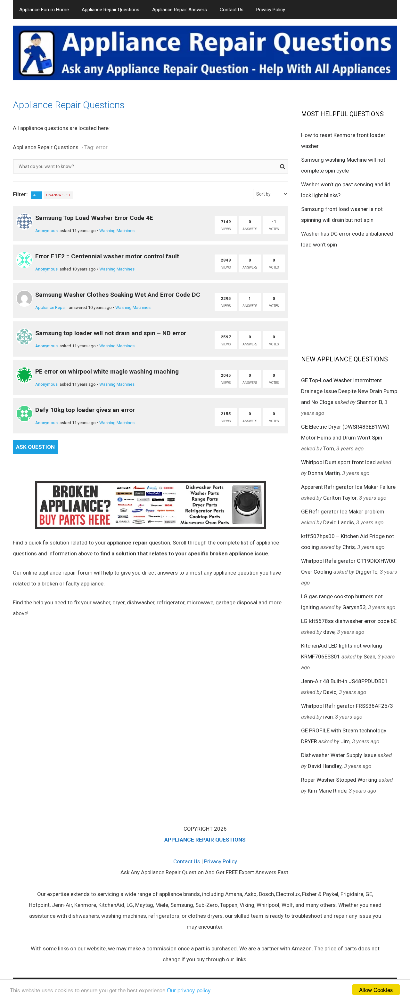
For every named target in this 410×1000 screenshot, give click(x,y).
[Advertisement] (349, 301)
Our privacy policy (189, 990)
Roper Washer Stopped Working (339, 780)
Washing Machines (117, 230)
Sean (369, 656)
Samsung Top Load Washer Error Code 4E (94, 218)
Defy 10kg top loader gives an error (85, 410)
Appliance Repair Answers (179, 9)
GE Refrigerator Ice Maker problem (342, 511)
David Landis (338, 522)
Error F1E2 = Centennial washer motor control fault (107, 256)
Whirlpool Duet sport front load (338, 462)
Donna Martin (324, 473)
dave (329, 632)
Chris (348, 547)
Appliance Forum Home (44, 9)
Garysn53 (354, 607)
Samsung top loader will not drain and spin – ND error (110, 333)
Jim (345, 741)
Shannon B (369, 402)
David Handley (325, 766)
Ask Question (35, 447)
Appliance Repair (51, 307)
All (36, 195)
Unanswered (58, 195)
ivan (328, 717)
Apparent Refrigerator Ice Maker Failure (348, 487)
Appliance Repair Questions (110, 9)
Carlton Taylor (340, 498)
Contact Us (231, 9)
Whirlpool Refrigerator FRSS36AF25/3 (347, 706)
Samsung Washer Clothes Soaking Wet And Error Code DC (117, 294)
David (330, 692)
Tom (328, 448)
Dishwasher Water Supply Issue (338, 755)
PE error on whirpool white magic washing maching (107, 371)
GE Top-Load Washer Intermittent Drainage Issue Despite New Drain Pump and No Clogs (349, 391)
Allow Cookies (376, 990)
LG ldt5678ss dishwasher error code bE (349, 621)
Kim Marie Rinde (327, 790)
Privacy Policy (270, 9)
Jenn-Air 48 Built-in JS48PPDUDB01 (344, 681)
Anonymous (46, 230)
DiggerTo (367, 572)
